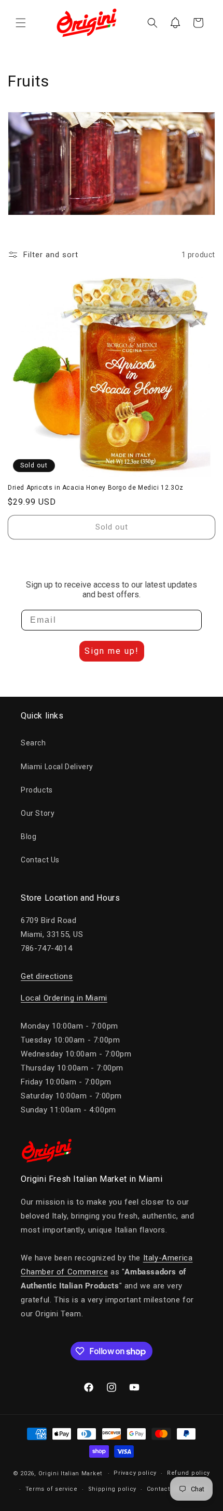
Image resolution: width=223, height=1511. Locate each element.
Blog (28, 836)
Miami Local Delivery (57, 766)
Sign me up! (112, 651)
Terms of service (51, 1489)
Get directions (47, 976)
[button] (20, 22)
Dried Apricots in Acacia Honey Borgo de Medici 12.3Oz (96, 487)
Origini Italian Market (70, 1473)
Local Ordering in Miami (64, 998)
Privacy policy (135, 1473)
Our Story (37, 813)
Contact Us (40, 860)
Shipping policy (112, 1489)
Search (33, 743)
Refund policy (188, 1473)
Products (37, 790)
